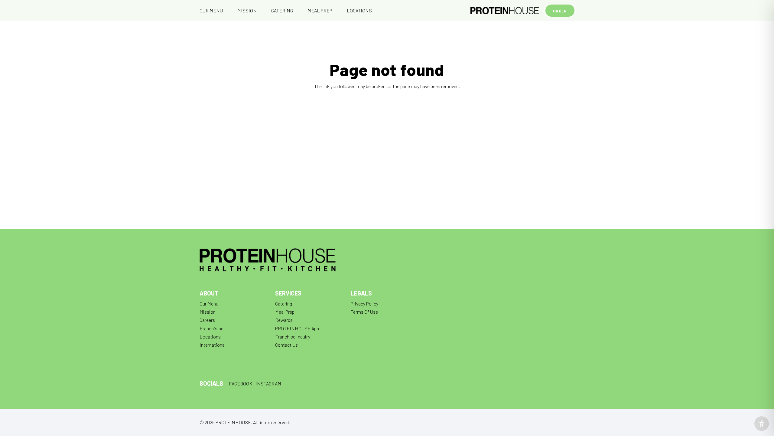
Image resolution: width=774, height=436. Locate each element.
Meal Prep (284, 312)
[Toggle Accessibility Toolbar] (761, 423)
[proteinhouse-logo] (504, 10)
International (213, 345)
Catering (283, 303)
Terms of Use (364, 312)
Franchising (211, 328)
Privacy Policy (364, 303)
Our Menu (209, 303)
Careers (207, 320)
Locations (210, 336)
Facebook (240, 383)
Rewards (284, 320)
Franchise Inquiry (292, 336)
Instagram (268, 383)
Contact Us (286, 345)
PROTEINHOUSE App (297, 328)
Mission (208, 312)
